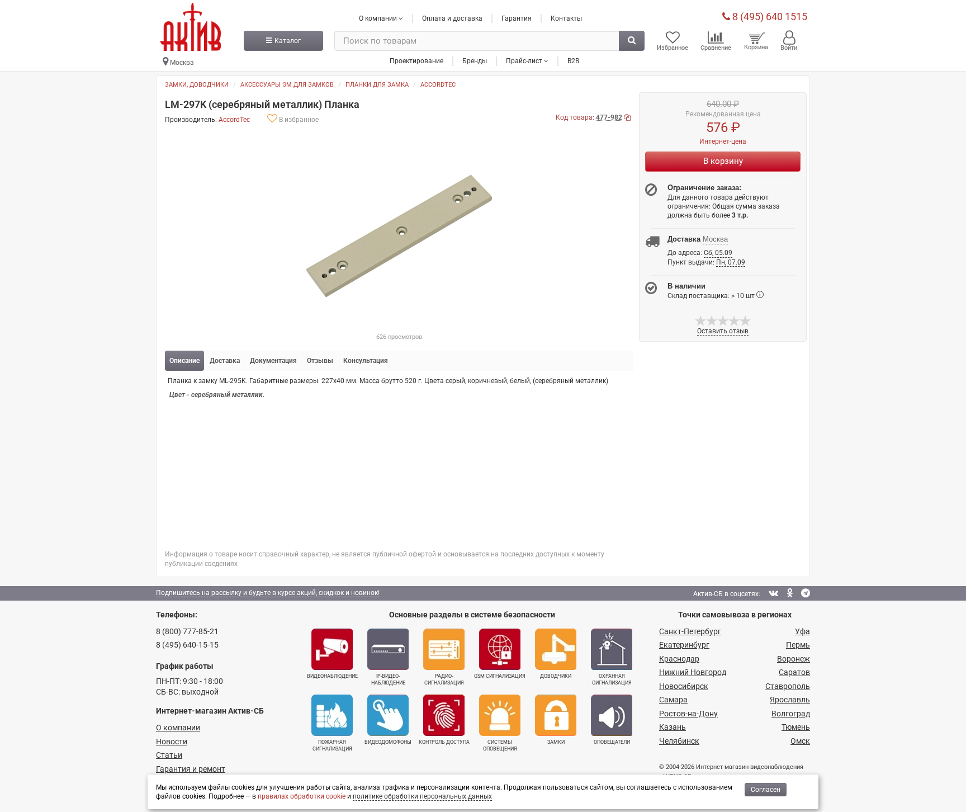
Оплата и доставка (452, 18)
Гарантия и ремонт (190, 768)
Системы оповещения (500, 745)
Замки (556, 742)
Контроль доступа (444, 742)
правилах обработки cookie (301, 796)
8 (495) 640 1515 (768, 16)
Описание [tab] (184, 361)
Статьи (169, 754)
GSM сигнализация (499, 676)
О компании (178, 727)
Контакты (566, 18)
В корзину (723, 161)
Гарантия (516, 18)
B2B (573, 61)
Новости (171, 741)
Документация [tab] (273, 361)
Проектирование (416, 61)
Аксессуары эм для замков (287, 84)
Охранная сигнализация (612, 679)
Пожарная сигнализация (332, 745)
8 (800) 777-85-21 (187, 631)
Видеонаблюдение (332, 676)
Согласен (765, 790)
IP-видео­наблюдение (388, 679)
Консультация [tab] (365, 361)
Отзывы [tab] (320, 361)
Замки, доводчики (197, 84)
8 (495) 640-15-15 (187, 644)
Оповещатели (612, 742)
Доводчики (555, 676)
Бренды (474, 61)
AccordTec (438, 84)
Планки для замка (377, 84)
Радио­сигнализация (444, 679)
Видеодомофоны (387, 742)
